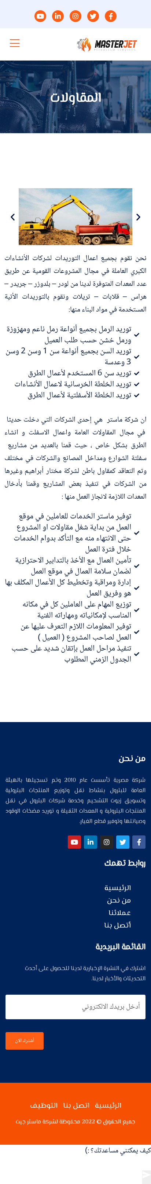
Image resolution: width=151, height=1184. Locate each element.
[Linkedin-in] (90, 842)
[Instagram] (106, 842)
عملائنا (119, 913)
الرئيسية (117, 888)
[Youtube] (74, 842)
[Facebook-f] (139, 842)
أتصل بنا (117, 926)
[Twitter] (122, 842)
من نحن (119, 901)
